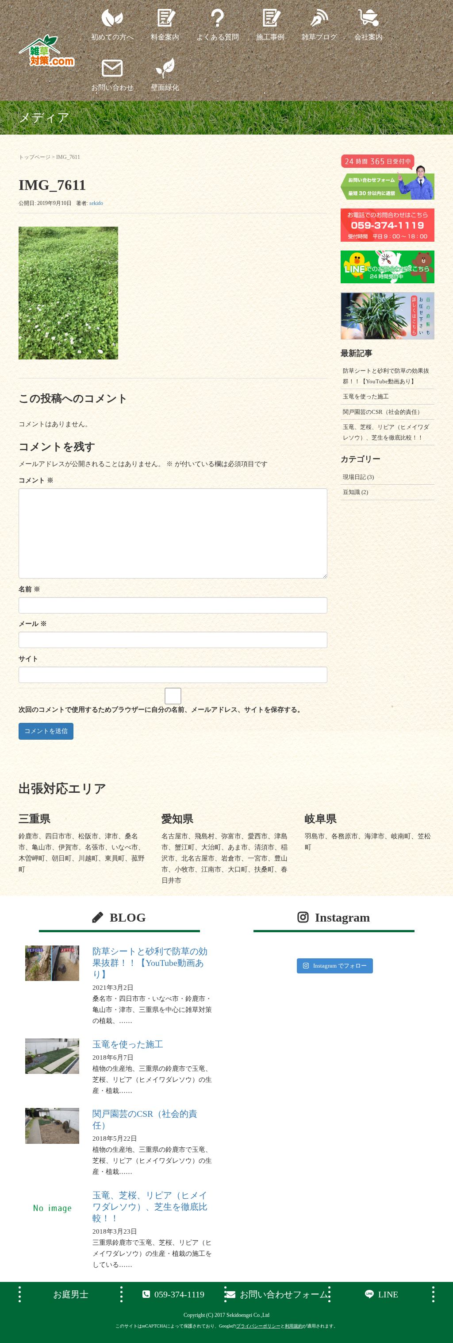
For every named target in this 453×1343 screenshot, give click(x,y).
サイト (28, 658)
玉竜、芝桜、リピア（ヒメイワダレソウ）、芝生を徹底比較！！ (149, 1206)
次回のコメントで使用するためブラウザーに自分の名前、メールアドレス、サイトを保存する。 (161, 709)
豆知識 (351, 492)
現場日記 (354, 477)
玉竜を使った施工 (366, 396)
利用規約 (294, 1326)
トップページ (34, 157)
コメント (36, 480)
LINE (388, 1294)
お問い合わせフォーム (284, 1294)
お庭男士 (70, 1294)
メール (33, 623)
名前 (29, 589)
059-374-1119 (179, 1294)
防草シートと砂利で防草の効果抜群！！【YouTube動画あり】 (149, 962)
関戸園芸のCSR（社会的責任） (383, 412)
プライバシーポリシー (258, 1326)
